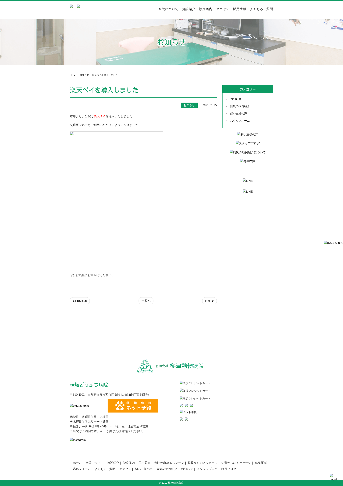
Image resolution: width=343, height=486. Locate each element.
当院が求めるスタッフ (169, 462)
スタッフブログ (207, 469)
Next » (209, 300)
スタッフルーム (240, 120)
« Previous (80, 300)
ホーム (77, 462)
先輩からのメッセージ (236, 462)
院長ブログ (228, 469)
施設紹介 (189, 9)
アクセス (222, 9)
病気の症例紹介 (240, 106)
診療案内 (205, 9)
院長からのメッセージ (203, 462)
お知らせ (84, 75)
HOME (73, 75)
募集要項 (261, 462)
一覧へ (146, 300)
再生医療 (144, 462)
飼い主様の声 (238, 113)
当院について (169, 9)
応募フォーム (82, 469)
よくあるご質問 (261, 9)
